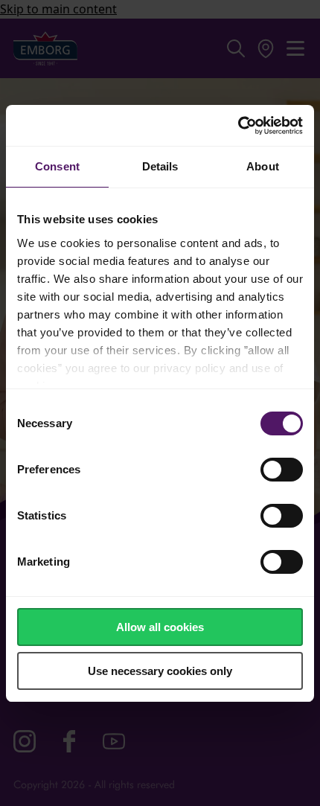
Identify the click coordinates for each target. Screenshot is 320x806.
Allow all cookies (160, 627)
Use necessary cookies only (160, 671)
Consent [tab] (57, 166)
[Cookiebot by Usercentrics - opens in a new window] (238, 125)
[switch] (281, 470)
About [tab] (262, 166)
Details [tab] (160, 166)
